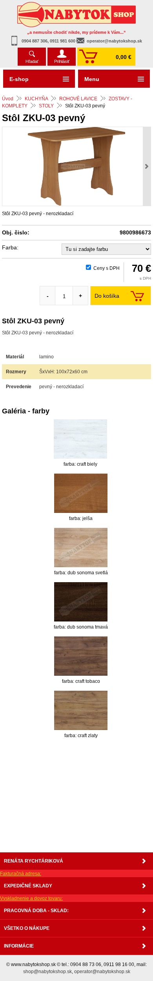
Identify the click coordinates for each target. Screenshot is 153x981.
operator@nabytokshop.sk (114, 41)
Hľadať (32, 61)
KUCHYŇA (36, 98)
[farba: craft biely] (80, 439)
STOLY (46, 106)
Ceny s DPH (106, 268)
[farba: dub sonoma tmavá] (81, 601)
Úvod (7, 98)
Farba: (10, 247)
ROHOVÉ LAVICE (78, 98)
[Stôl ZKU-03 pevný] (76, 166)
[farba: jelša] (81, 493)
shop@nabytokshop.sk (47, 971)
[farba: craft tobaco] (81, 656)
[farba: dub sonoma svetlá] (81, 547)
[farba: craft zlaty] (81, 710)
